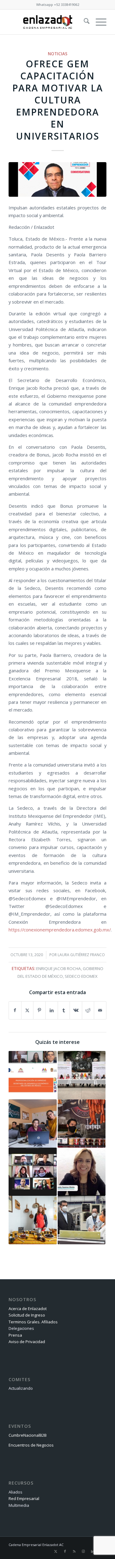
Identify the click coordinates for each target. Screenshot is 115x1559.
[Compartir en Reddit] (88, 1010)
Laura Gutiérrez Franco (81, 954)
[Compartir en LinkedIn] (52, 1010)
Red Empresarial (24, 1498)
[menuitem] (84, 22)
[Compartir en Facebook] (15, 1010)
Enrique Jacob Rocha (58, 968)
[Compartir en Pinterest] (39, 1010)
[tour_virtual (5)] (57, 179)
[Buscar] (84, 22)
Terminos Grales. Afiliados (33, 1322)
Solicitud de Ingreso (27, 1315)
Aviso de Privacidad (27, 1341)
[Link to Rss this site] (74, 1551)
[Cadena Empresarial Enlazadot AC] (48, 22)
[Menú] (98, 22)
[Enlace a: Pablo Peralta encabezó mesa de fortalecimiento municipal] (81, 1075)
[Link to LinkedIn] (92, 1551)
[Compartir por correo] (100, 1010)
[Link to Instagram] (83, 1551)
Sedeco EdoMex (81, 976)
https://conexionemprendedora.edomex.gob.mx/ (60, 930)
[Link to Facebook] (65, 1551)
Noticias (57, 54)
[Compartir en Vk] (76, 1010)
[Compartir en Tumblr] (64, 1010)
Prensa (15, 1335)
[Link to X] (55, 1551)
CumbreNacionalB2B (28, 1435)
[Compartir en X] (27, 1010)
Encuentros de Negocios (31, 1445)
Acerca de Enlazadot (28, 1308)
